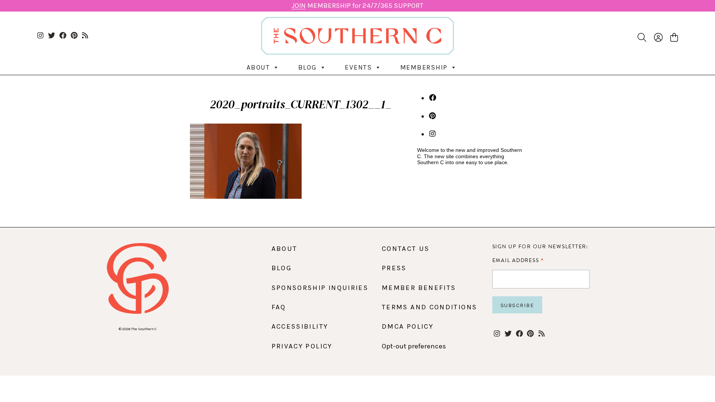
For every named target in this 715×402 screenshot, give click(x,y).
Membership (424, 67)
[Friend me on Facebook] (62, 36)
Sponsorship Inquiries (320, 288)
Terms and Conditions (429, 307)
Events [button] (358, 67)
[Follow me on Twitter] (51, 36)
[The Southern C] (357, 35)
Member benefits (419, 288)
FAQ (278, 307)
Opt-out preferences (414, 346)
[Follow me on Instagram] (40, 36)
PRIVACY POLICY (302, 346)
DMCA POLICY (407, 326)
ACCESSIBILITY (299, 326)
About (258, 67)
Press (394, 268)
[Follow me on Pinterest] (74, 36)
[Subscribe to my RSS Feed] (85, 36)
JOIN (299, 5)
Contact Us (406, 249)
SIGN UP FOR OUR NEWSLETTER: (540, 247)
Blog (307, 67)
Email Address (518, 260)
